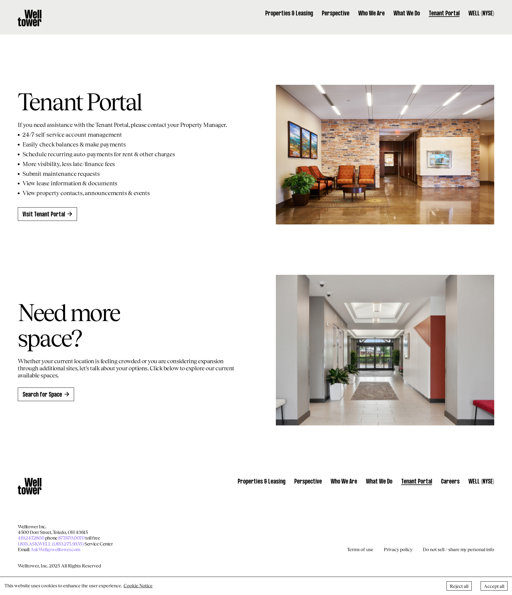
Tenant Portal (444, 14)
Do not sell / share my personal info (458, 549)
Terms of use (360, 549)
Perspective (335, 14)
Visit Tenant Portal (44, 215)
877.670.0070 (71, 537)
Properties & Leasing (289, 14)
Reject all (459, 586)
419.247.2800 (31, 537)
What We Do (406, 14)
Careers (450, 482)
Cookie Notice (138, 585)
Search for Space (42, 395)
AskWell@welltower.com (55, 549)
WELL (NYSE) (481, 14)
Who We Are (371, 14)
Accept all (494, 586)
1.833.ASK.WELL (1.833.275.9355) (51, 543)
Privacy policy (398, 549)
